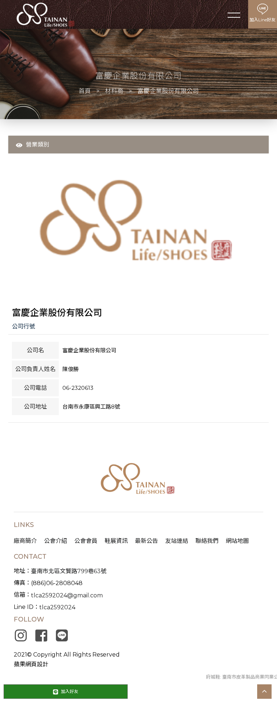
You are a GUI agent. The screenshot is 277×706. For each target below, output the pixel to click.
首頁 (85, 91)
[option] (138, 223)
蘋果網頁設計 (31, 664)
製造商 (53, 154)
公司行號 (23, 326)
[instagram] (20, 635)
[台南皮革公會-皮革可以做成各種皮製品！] (138, 480)
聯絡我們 (207, 540)
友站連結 (176, 540)
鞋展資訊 (116, 540)
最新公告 (146, 540)
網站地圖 (237, 540)
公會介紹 (55, 540)
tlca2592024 (57, 607)
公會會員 (85, 540)
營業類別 (37, 144)
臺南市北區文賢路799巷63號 (68, 571)
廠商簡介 (25, 540)
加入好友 (69, 691)
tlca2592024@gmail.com (67, 595)
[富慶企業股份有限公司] (138, 223)
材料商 (114, 91)
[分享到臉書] (41, 635)
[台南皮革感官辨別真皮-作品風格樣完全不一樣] (45, 15)
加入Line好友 (263, 19)
